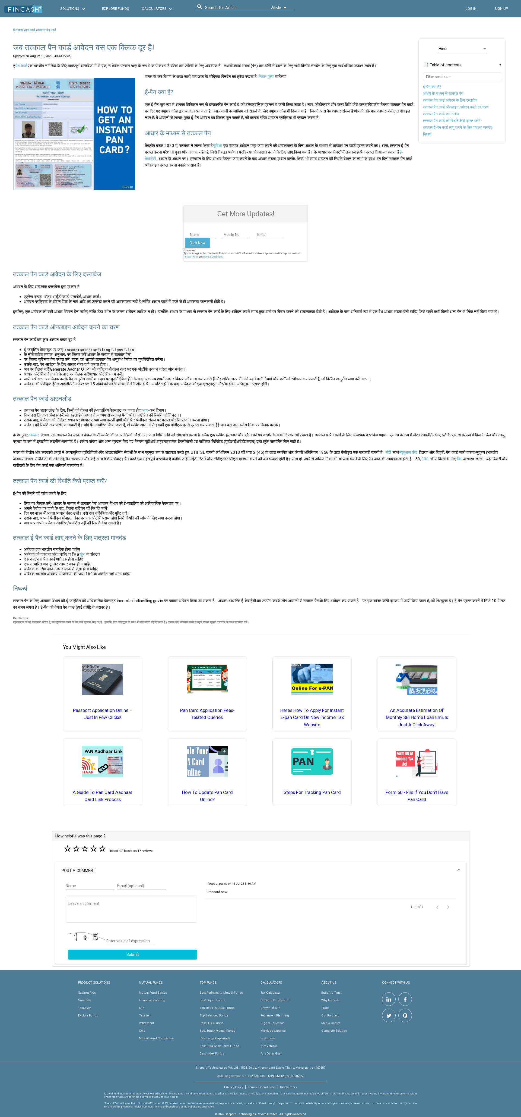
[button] (260, 870)
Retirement (146, 1023)
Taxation (145, 1015)
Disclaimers (288, 1087)
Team (325, 1008)
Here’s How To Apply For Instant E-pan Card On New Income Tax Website (312, 717)
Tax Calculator (270, 992)
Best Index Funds (212, 1053)
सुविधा (217, 145)
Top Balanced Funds (214, 1015)
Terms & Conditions (261, 1087)
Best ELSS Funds (211, 1023)
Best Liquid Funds (212, 1000)
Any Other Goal (270, 1053)
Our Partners (330, 1015)
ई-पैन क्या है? (432, 87)
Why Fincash (330, 1000)
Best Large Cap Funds (215, 1038)
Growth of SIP (269, 1008)
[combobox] (229, 9)
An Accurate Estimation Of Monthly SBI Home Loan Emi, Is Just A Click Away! (417, 717)
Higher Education (272, 1023)
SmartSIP (84, 1000)
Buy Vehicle (268, 1046)
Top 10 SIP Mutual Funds (217, 1008)
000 (425, 458)
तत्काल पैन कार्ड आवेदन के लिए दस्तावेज (450, 100)
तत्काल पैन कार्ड (46, 30)
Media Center (330, 1023)
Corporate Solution (334, 1030)
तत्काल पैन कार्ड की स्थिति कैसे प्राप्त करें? (452, 120)
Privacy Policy (191, 256)
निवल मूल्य (266, 76)
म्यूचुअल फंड (408, 452)
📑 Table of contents (443, 64)
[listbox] (462, 48)
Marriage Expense (272, 1030)
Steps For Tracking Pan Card (312, 792)
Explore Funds (88, 1015)
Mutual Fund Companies (156, 1038)
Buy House (267, 1038)
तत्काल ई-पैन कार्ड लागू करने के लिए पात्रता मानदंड (458, 127)
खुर (82, 554)
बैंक (459, 458)
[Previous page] (437, 907)
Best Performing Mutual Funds (221, 992)
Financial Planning (152, 1000)
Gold (142, 1030)
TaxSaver (84, 1008)
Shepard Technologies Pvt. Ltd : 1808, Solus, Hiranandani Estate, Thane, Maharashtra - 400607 (260, 1067)
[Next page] (448, 907)
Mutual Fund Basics (153, 992)
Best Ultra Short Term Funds (219, 1046)
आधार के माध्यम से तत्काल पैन (443, 93)
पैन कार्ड (30, 30)
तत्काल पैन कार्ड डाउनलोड (441, 114)
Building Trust (331, 992)
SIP (141, 1008)
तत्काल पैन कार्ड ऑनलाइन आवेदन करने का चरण (456, 107)
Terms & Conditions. (213, 256)
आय (145, 410)
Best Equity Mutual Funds (217, 1030)
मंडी (388, 452)
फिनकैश (18, 30)
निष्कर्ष (427, 134)
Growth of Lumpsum (275, 1000)
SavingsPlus (87, 992)
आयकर (33, 435)
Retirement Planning (274, 1015)
